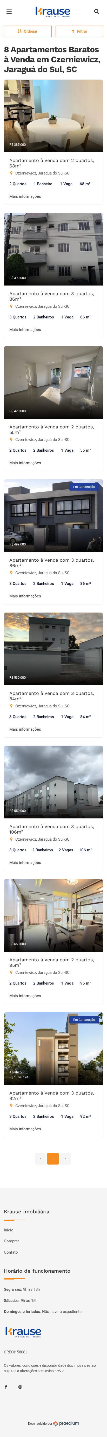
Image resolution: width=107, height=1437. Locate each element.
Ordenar (30, 31)
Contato (11, 1252)
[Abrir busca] (96, 12)
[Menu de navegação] (10, 11)
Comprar (11, 1241)
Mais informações (25, 196)
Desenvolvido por (40, 1424)
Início (9, 1230)
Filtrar (82, 31)
